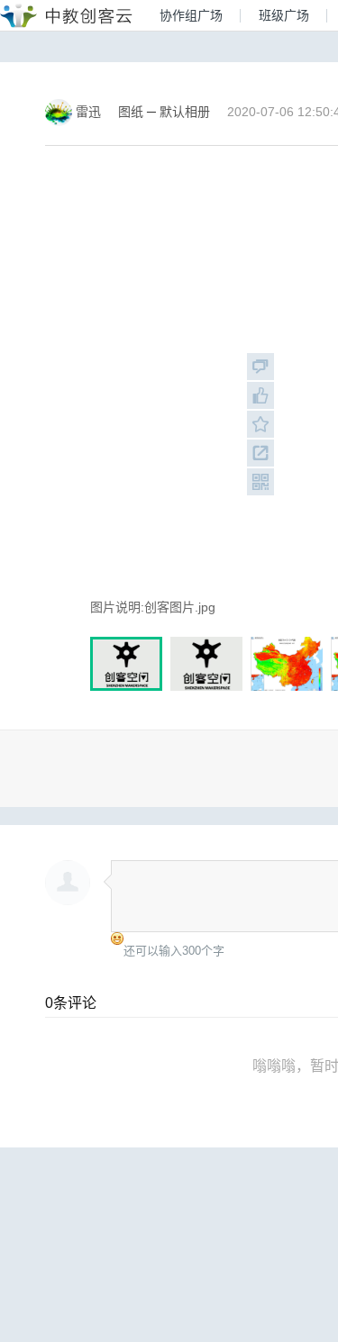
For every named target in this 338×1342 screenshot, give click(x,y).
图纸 (130, 111)
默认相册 (185, 111)
